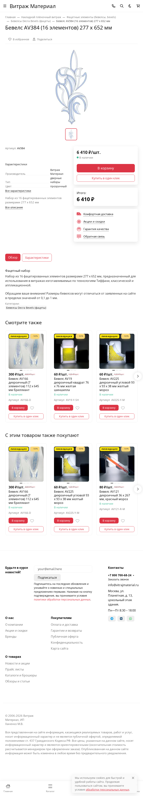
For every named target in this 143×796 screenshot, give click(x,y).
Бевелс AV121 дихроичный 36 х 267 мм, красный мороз (114, 495)
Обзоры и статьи (17, 681)
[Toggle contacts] (113, 6)
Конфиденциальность (67, 642)
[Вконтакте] (121, 619)
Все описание (14, 207)
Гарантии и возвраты (66, 630)
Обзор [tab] (13, 257)
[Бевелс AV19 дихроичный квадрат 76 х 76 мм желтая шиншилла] (71, 351)
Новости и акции (17, 663)
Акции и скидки (16, 630)
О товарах (13, 656)
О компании (14, 625)
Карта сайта (59, 648)
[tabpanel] (71, 289)
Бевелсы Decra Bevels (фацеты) (26, 307)
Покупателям (61, 617)
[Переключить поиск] (121, 6)
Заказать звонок (118, 579)
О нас (9, 617)
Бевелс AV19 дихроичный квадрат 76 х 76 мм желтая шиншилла (71, 384)
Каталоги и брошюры (21, 675)
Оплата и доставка (64, 625)
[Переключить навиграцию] (4, 6)
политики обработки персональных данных (62, 599)
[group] (71, 88)
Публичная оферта (64, 636)
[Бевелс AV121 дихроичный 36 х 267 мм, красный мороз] (116, 464)
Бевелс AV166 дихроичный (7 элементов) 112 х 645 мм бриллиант (24, 384)
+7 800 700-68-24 (119, 575)
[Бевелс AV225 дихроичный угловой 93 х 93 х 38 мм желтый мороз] (116, 351)
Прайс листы (14, 669)
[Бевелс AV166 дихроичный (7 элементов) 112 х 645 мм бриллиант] (26, 351)
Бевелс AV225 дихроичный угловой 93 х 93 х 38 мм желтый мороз (116, 384)
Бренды (10, 636)
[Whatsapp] (130, 619)
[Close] (133, 778)
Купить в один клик (106, 178)
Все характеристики (18, 191)
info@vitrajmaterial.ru (123, 585)
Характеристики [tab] (37, 258)
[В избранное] (32, 408)
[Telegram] (112, 619)
